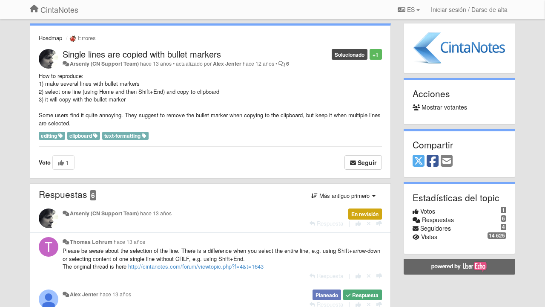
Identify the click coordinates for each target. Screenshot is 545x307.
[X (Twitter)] (419, 161)
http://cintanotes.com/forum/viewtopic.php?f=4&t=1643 (196, 266)
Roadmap (50, 38)
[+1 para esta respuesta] (358, 223)
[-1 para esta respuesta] (379, 223)
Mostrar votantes (443, 107)
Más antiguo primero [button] (344, 195)
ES (410, 9)
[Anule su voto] (369, 223)
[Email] (447, 161)
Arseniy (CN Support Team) (104, 63)
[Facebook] (433, 161)
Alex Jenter (227, 63)
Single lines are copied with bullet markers (142, 54)
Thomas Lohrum (91, 242)
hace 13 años (156, 213)
